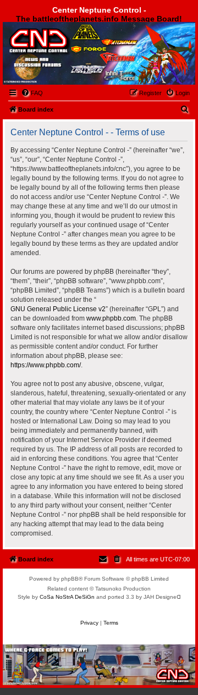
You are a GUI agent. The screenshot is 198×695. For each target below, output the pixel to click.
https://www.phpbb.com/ (45, 365)
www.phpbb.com (111, 318)
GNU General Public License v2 (58, 309)
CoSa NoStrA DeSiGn (67, 597)
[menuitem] (32, 93)
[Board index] (64, 51)
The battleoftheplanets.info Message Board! (99, 18)
